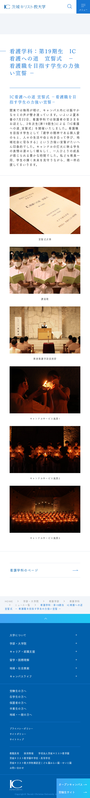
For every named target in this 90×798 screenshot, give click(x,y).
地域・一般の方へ (21, 714)
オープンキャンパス (71, 784)
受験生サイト (67, 792)
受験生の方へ (18, 691)
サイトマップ (17, 739)
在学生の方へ (18, 696)
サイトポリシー (18, 734)
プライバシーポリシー (21, 728)
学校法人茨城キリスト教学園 (53, 753)
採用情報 (28, 753)
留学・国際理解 (20, 660)
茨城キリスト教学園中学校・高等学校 (30, 758)
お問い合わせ (17, 768)
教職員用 (14, 753)
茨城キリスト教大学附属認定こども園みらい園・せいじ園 (41, 763)
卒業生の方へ (18, 708)
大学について (18, 635)
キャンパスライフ (21, 676)
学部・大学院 (18, 643)
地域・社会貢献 (20, 668)
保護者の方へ (18, 702)
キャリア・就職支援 (22, 651)
